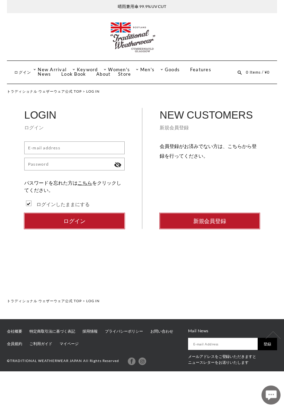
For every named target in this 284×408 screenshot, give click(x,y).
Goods (172, 69)
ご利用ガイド (40, 344)
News (44, 74)
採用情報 (90, 331)
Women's (119, 69)
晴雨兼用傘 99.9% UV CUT (142, 6)
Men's (147, 69)
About (103, 74)
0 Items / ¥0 (257, 72)
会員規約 (14, 344)
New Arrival (52, 69)
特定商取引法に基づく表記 (52, 331)
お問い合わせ (161, 331)
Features (200, 69)
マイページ (69, 344)
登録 (267, 344)
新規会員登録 (210, 221)
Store (124, 74)
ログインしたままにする (63, 204)
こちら (85, 183)
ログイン (22, 72)
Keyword (87, 69)
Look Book (73, 74)
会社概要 (14, 331)
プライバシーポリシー (124, 331)
